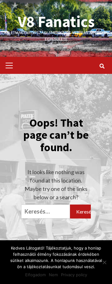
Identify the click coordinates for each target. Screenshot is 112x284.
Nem (53, 274)
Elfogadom (35, 274)
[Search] (102, 66)
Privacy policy (74, 274)
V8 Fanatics (56, 21)
